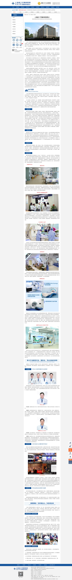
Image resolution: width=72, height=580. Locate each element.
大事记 (14, 17)
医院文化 (42, 7)
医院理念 (14, 33)
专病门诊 (21, 42)
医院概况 (17, 7)
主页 (29, 14)
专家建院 (14, 26)
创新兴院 (14, 31)
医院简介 (35, 14)
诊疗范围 (14, 24)
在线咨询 (17, 47)
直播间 (70, 459)
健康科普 (47, 7)
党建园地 (52, 7)
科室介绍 (27, 7)
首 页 (13, 7)
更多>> (21, 37)
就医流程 (13, 42)
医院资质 (14, 19)
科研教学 (37, 7)
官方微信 (70, 447)
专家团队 (32, 7)
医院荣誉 (14, 22)
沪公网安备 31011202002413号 (50, 568)
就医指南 (57, 7)
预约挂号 (21, 47)
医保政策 (13, 47)
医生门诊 (17, 42)
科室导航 (70, 458)
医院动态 (22, 7)
